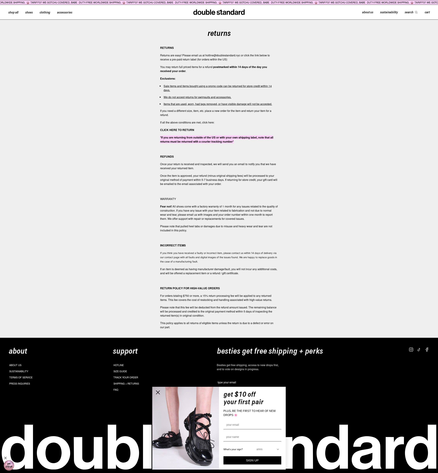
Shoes (29, 12)
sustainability (389, 12)
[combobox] (266, 449)
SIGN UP (252, 460)
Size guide (120, 371)
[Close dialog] (158, 392)
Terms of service (21, 377)
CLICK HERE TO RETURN (177, 130)
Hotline (118, 365)
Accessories (64, 12)
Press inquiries (19, 383)
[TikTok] (419, 349)
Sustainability (18, 371)
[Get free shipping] (8, 465)
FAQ (115, 389)
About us (15, 365)
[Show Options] (278, 449)
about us (367, 12)
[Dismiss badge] (5, 458)
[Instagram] (411, 349)
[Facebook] (426, 349)
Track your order (125, 377)
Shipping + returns (126, 383)
